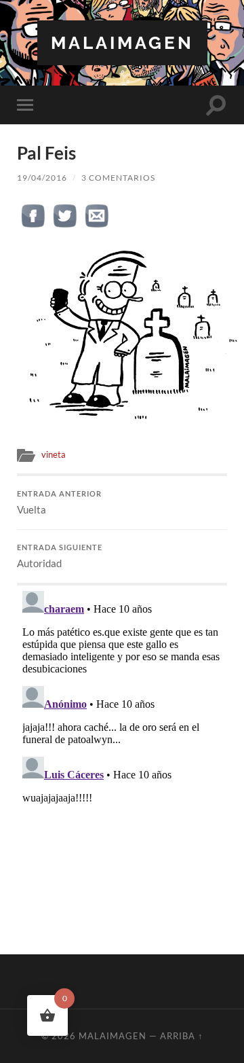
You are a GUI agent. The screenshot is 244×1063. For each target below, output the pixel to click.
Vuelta (59, 503)
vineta (53, 454)
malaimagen (122, 42)
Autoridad (59, 556)
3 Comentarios (118, 178)
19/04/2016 (42, 178)
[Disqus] (122, 755)
